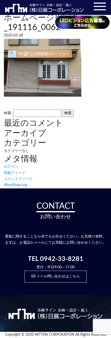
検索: (8, 113)
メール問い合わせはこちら (58, 276)
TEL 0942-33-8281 (55, 259)
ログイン (11, 167)
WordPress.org (15, 185)
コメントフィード (18, 179)
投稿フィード (15, 173)
